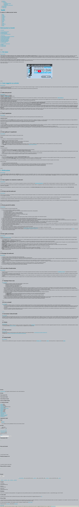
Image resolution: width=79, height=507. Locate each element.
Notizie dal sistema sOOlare (4, 408)
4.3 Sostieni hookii (3, 46)
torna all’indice (3, 54)
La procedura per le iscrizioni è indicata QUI (40, 332)
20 (3, 432)
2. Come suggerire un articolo (4, 31)
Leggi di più (53, 506)
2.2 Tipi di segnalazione (3, 33)
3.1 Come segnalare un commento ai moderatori (7, 36)
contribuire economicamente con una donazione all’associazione (16, 333)
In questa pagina (2, 391)
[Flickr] (8, 480)
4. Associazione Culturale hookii (5, 43)
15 (5, 431)
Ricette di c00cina (3, 412)
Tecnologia (3, 16)
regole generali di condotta (7, 237)
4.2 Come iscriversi (3, 45)
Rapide (3, 25)
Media (3, 21)
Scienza (3, 18)
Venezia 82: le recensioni (4, 414)
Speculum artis (2, 416)
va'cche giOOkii (2, 406)
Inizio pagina (2, 505)
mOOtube (1, 407)
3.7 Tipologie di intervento (4, 41)
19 (2, 432)
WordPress (8, 503)
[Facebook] (5, 480)
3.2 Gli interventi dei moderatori (5, 37)
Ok (51, 506)
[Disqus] (39, 353)
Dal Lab (2, 421)
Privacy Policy (30, 502)
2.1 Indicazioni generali (3, 32)
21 (4, 432)
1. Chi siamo (2, 30)
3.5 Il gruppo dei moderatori (4, 39)
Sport (3, 20)
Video (3, 23)
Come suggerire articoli (7, 3)
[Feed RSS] (15, 480)
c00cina (1, 411)
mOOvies (1, 405)
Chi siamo (5, 2)
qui (41, 496)
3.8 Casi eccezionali (3, 42)
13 (3, 431)
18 (1, 432)
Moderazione (6, 4)
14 (4, 431)
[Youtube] (11, 480)
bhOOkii (1, 404)
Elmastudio (16, 503)
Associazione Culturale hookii (8, 5)
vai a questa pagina (6, 96)
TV (2, 22)
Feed (3, 24)
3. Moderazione (2, 35)
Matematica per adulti (3, 415)
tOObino (1, 410)
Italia (3, 14)
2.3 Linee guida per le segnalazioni (5, 34)
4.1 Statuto (1, 44)
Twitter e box (4, 7)
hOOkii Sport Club (3, 413)
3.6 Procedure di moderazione (4, 40)
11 (1, 431)
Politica (3, 15)
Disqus (73, 228)
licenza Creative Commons (33, 144)
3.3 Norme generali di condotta (4, 38)
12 (2, 431)
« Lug (1, 435)
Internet (3, 17)
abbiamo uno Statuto (13, 325)
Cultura (3, 19)
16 (6, 431)
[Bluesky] (1, 480)
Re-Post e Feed (4, 6)
